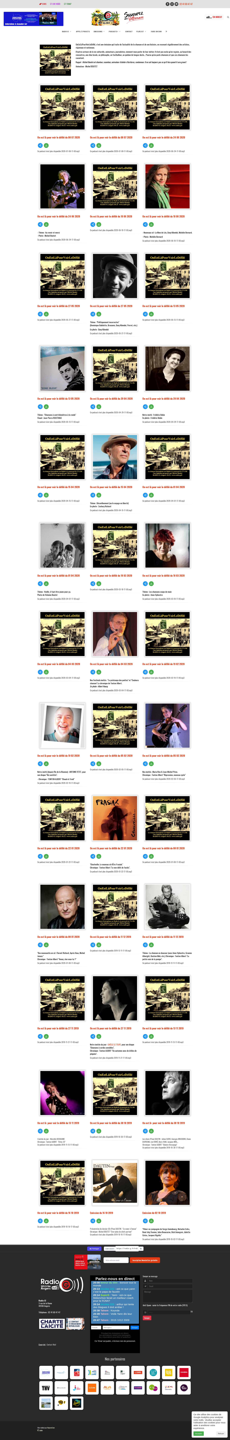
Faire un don (156, 31)
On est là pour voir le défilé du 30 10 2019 (111, 1123)
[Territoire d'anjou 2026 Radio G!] (46, 1372)
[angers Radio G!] (76, 1372)
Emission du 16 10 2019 (101, 1213)
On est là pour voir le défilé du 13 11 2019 (163, 1028)
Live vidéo (56, 4)
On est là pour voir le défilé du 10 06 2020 (111, 216)
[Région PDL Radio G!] (92, 1372)
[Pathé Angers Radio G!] (61, 1403)
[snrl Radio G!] (138, 1372)
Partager (94, 1248)
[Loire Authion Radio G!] (46, 1403)
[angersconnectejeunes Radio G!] (76, 1388)
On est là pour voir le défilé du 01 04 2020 (163, 487)
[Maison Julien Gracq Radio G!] (61, 1388)
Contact (129, 31)
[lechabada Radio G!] (184, 1372)
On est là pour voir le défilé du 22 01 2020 (58, 848)
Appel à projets (83, 31)
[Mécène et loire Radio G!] (61, 1372)
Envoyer (147, 1318)
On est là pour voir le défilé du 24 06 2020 (163, 137)
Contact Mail (51, 1344)
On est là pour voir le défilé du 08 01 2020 (163, 848)
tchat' (69, 4)
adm (41, 1430)
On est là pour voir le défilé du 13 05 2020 (163, 306)
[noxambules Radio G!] (138, 1388)
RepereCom (51, 1427)
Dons (44, 4)
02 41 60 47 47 (186, 4)
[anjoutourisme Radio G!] (153, 1388)
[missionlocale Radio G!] (122, 1388)
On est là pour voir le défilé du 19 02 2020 (163, 664)
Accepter (198, 1433)
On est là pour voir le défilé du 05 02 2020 (111, 755)
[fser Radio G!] (122, 1372)
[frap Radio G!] (153, 1372)
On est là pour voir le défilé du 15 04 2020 (58, 487)
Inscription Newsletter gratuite (144, 1260)
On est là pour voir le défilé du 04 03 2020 (58, 664)
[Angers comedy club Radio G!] (76, 1403)
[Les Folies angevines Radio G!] (184, 1388)
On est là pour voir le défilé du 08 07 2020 (58, 137)
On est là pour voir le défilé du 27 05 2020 (58, 306)
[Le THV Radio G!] (46, 1388)
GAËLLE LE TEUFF (114, 1044)
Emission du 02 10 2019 (154, 1213)
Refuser (221, 1433)
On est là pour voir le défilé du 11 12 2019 (110, 937)
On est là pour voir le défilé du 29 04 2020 (111, 398)
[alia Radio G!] (107, 1388)
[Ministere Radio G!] (107, 1372)
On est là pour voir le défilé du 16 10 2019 (58, 1213)
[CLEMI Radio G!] (168, 1388)
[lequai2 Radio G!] (168, 1372)
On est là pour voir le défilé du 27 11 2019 (58, 1028)
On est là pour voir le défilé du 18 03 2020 (111, 575)
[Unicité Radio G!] (92, 1388)
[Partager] (40, 145)
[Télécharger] (46, 145)
